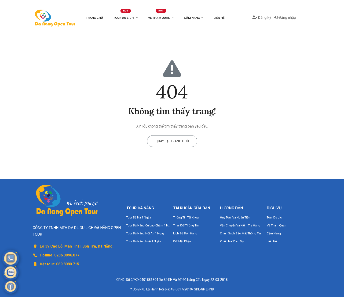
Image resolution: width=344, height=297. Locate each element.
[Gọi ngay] (10, 258)
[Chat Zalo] (10, 272)
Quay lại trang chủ (172, 141)
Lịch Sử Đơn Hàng (185, 233)
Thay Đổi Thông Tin (186, 225)
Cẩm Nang (192, 17)
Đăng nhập (287, 17)
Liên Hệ (219, 17)
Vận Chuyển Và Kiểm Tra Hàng (240, 225)
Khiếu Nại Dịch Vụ (232, 241)
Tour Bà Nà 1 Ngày (138, 217)
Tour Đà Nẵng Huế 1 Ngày (143, 241)
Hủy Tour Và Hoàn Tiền (235, 217)
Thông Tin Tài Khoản (186, 217)
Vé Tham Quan (159, 15)
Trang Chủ (94, 17)
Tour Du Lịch (123, 15)
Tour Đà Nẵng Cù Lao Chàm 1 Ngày (148, 225)
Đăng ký (264, 17)
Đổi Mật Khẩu (182, 241)
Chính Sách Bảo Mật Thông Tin (240, 233)
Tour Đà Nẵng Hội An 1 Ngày (145, 233)
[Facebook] (10, 286)
